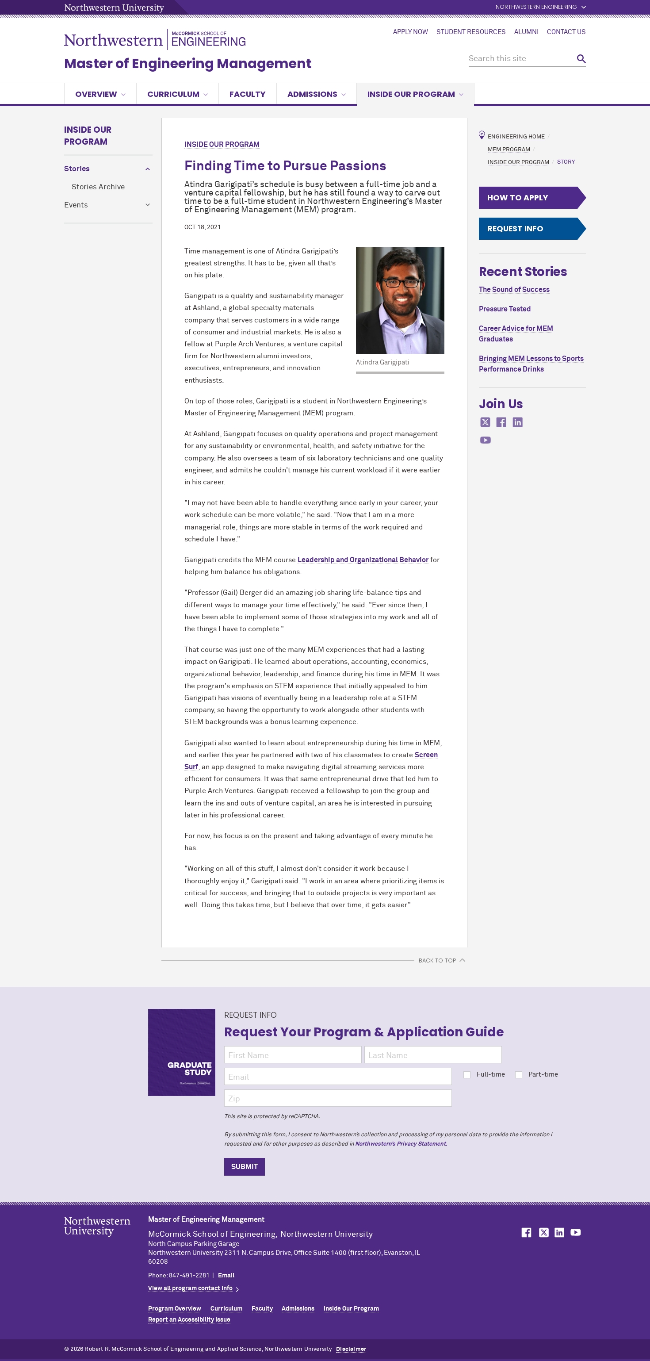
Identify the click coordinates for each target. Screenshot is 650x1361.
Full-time (491, 1074)
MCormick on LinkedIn (559, 1232)
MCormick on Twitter (542, 1232)
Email (226, 1276)
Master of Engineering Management (188, 63)
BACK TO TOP (437, 960)
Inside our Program (411, 94)
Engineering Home (516, 137)
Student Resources (471, 32)
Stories (77, 169)
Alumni (526, 32)
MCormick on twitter (485, 422)
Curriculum (173, 94)
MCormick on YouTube (575, 1232)
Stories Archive (98, 187)
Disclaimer (351, 1349)
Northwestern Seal (106, 1240)
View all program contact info (190, 1288)
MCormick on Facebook (525, 1232)
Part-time (543, 1074)
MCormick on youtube (485, 440)
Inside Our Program (87, 136)
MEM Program (509, 149)
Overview (96, 94)
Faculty (247, 94)
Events (76, 205)
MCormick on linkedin (517, 422)
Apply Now (410, 32)
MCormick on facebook (501, 422)
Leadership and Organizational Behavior (363, 560)
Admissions (312, 94)
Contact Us (566, 32)
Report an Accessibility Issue (189, 1320)
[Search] (581, 59)
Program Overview (174, 1309)
